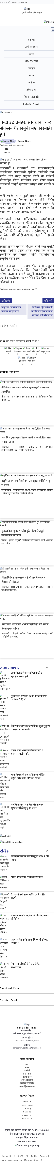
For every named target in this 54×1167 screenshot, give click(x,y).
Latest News (27, 1105)
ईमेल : (27, 1045)
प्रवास (27, 1067)
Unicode (27, 1111)
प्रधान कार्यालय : (27, 1031)
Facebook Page (10, 988)
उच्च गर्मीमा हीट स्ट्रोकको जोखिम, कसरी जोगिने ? (30, 917)
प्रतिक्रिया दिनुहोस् (8, 326)
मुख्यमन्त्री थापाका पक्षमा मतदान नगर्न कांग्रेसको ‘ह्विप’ (29, 698)
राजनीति (27, 1070)
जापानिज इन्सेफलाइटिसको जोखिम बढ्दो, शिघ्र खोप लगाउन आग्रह (28, 776)
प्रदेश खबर (27, 1077)
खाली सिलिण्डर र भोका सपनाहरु (27, 877)
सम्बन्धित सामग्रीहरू (9, 372)
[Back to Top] (49, 1164)
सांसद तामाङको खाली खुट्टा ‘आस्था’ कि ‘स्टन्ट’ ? (30, 858)
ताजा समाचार (9, 668)
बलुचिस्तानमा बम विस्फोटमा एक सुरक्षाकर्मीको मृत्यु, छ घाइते (27, 806)
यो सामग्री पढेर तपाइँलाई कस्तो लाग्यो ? (20, 341)
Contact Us (27, 1118)
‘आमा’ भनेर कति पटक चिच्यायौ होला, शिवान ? (29, 941)
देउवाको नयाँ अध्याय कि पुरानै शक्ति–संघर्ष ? (29, 896)
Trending (27, 1108)
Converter (27, 1115)
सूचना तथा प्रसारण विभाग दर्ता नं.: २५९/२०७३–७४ (27, 1130)
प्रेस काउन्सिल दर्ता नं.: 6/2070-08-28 (27, 1134)
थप (47, 667)
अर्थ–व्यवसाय (27, 1080)
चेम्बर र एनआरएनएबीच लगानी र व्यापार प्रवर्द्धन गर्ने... (27, 752)
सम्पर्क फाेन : (27, 1038)
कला (27, 1064)
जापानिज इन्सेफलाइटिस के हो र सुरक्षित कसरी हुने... (26, 675)
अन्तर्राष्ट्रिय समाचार (27, 1086)
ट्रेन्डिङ (4, 851)
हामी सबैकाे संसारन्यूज (32, 13)
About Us (27, 1101)
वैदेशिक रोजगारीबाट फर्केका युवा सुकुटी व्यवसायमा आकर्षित (30, 728)
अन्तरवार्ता (27, 1074)
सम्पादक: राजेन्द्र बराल (27, 1141)
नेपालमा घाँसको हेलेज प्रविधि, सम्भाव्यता (25, 966)
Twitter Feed (8, 1000)
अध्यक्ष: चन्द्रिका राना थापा (27, 1138)
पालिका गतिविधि (27, 1083)
